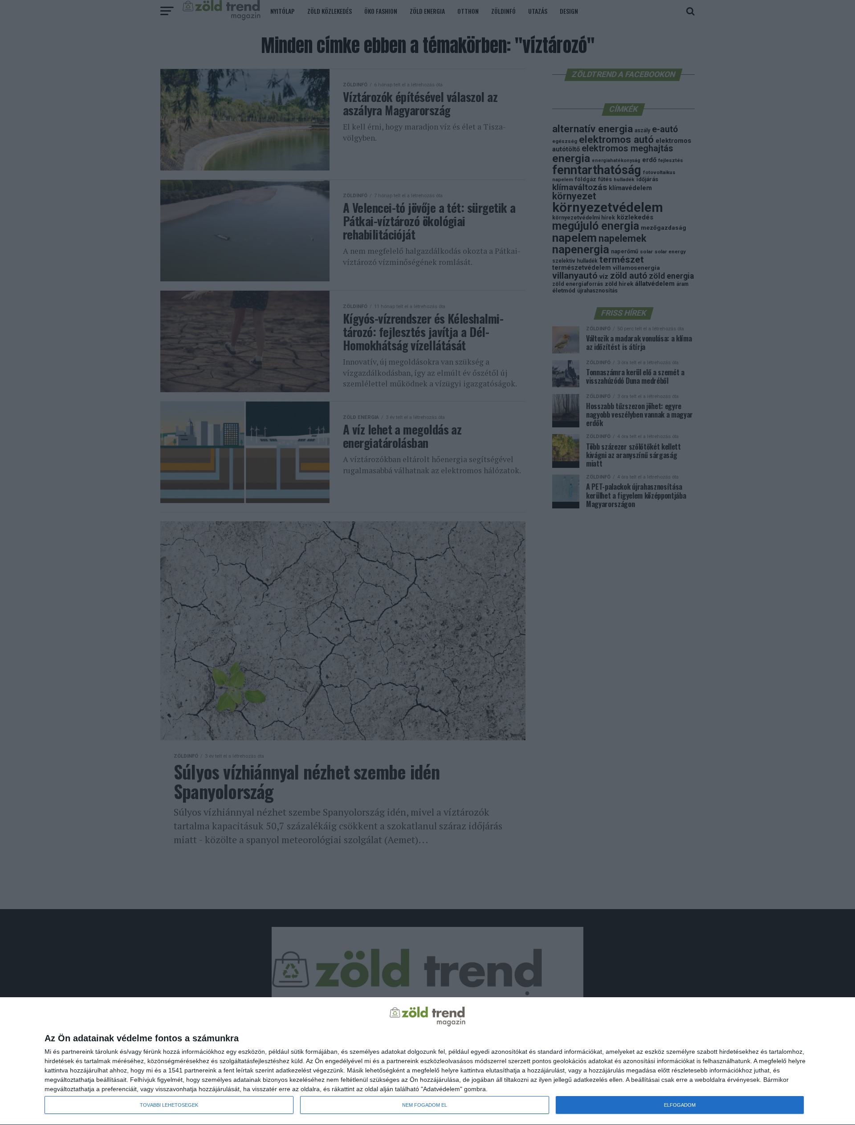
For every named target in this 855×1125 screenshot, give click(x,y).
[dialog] (427, 1061)
